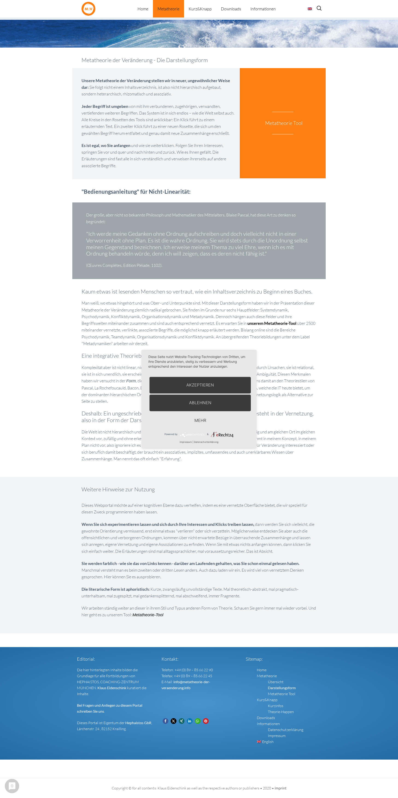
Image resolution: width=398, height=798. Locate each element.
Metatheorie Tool (281, 693)
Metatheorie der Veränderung (89, 8)
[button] (165, 721)
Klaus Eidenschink (111, 688)
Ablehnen (200, 402)
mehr (200, 420)
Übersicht (276, 682)
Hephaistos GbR (138, 722)
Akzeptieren (200, 385)
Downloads (231, 8)
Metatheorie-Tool (147, 615)
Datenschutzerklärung (285, 729)
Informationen (263, 8)
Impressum (277, 735)
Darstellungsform (282, 688)
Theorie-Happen (281, 711)
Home (143, 8)
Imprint (281, 788)
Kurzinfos (275, 705)
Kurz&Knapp (200, 8)
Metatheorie (168, 8)
